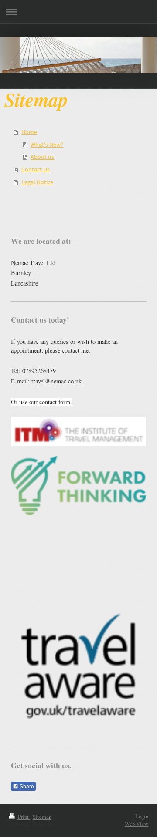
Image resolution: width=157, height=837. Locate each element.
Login (141, 816)
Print (23, 816)
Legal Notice (37, 182)
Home (29, 132)
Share (26, 786)
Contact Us (35, 169)
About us (42, 157)
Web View (136, 823)
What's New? (47, 144)
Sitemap (42, 816)
